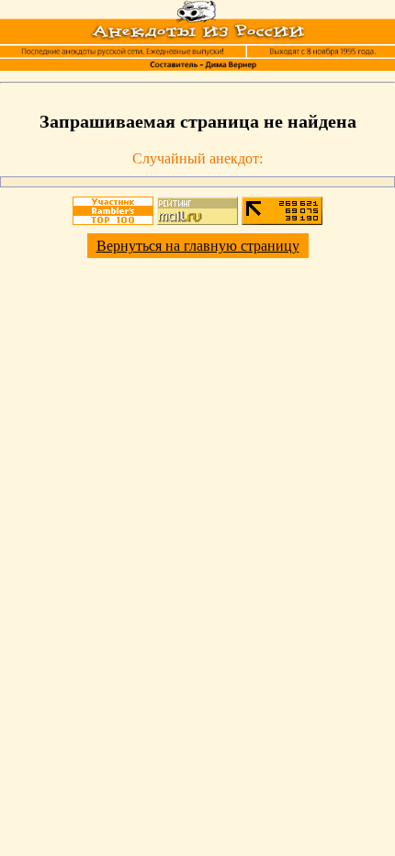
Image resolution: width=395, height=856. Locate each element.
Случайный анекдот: (197, 158)
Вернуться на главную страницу (197, 245)
